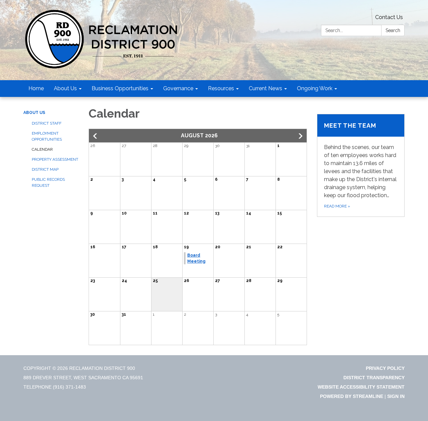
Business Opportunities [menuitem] (120, 88)
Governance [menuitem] (178, 88)
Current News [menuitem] (265, 88)
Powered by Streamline (351, 396)
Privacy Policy (385, 368)
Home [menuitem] (36, 88)
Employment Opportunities (47, 136)
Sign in (396, 396)
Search (393, 30)
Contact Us (389, 17)
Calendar (42, 149)
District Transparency (374, 377)
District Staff (47, 123)
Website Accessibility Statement (361, 387)
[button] (95, 136)
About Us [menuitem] (65, 88)
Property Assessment (55, 159)
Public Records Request (48, 182)
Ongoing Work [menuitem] (314, 88)
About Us (34, 112)
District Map (45, 169)
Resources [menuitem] (221, 88)
